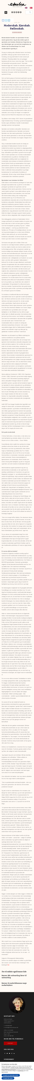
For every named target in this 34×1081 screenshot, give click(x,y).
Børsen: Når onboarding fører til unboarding (17, 977)
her (8, 965)
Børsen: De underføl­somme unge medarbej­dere (17, 985)
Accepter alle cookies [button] (8, 1078)
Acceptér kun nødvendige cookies (10, 1075)
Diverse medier (17, 32)
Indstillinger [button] (21, 1070)
